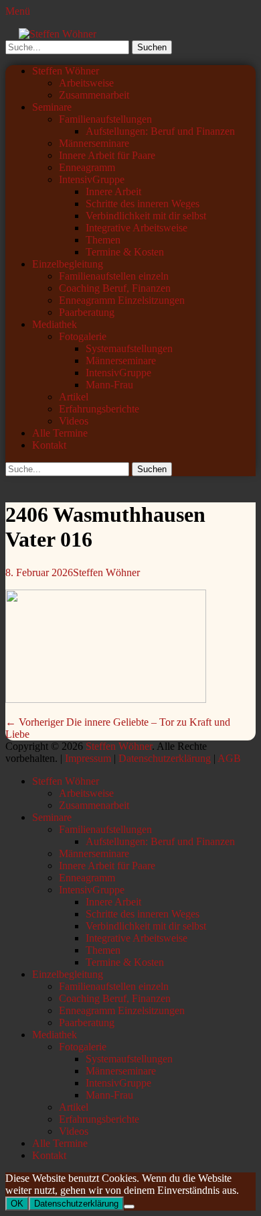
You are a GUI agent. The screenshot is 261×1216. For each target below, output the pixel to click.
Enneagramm (87, 167)
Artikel (73, 396)
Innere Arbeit (113, 191)
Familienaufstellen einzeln (114, 276)
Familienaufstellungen (105, 119)
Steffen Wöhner (65, 70)
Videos (73, 421)
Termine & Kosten (125, 252)
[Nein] (129, 1207)
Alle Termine (60, 433)
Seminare (52, 107)
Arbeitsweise (86, 83)
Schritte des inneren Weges (142, 203)
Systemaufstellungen (129, 348)
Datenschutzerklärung (164, 758)
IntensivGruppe (91, 179)
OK (17, 1204)
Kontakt (49, 445)
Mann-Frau (109, 384)
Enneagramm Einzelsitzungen (122, 300)
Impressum (88, 758)
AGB (229, 758)
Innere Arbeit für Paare (107, 155)
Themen (103, 239)
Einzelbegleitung (67, 264)
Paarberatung (86, 312)
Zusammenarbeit (94, 95)
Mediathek (54, 324)
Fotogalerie (82, 336)
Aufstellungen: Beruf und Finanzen (160, 131)
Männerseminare (94, 143)
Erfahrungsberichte (99, 408)
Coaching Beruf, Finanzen (115, 288)
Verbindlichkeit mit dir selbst (146, 215)
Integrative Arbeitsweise (136, 227)
